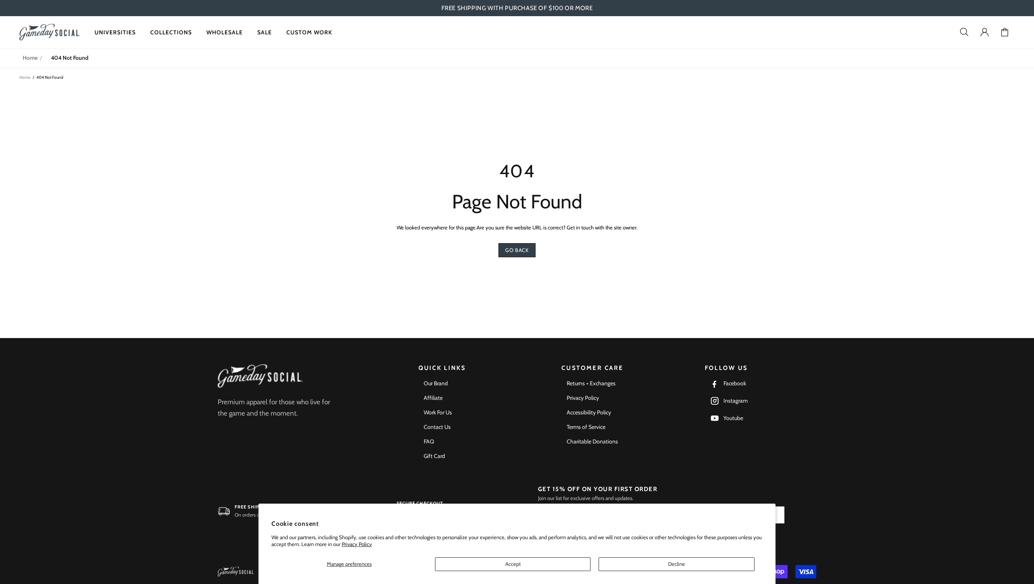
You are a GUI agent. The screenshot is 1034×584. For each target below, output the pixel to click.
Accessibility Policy (589, 412)
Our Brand (436, 383)
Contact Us (437, 427)
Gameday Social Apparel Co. (49, 32)
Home (30, 57)
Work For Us (438, 412)
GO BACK (517, 250)
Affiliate (433, 397)
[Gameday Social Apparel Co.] (260, 376)
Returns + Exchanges (591, 383)
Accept (513, 564)
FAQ (429, 441)
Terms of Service (586, 427)
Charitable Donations (592, 441)
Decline (676, 564)
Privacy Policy (357, 544)
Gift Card (434, 456)
